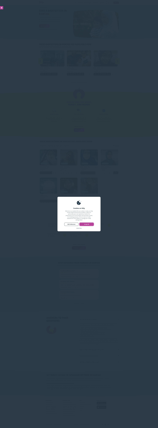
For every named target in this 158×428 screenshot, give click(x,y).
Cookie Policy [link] (79, 228)
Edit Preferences (71, 224)
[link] (1, 7)
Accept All (86, 224)
